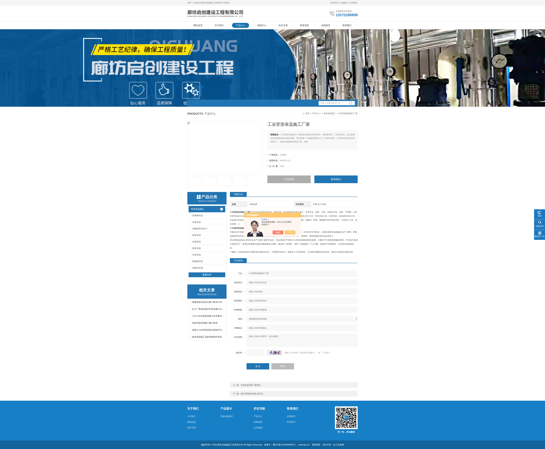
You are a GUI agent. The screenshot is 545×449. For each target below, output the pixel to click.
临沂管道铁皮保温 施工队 (252, 393)
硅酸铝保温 (197, 268)
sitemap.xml (304, 444)
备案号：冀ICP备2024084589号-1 (280, 444)
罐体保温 (196, 248)
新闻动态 (191, 422)
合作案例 (258, 427)
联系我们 (354, 3)
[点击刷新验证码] (274, 352)
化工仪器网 (338, 444)
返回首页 (334, 3)
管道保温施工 (330, 113)
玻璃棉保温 (197, 215)
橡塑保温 (196, 235)
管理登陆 (316, 444)
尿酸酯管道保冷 (199, 228)
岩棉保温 (196, 241)
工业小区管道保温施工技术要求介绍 (208, 316)
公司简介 (191, 416)
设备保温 (196, 222)
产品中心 (240, 25)
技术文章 (283, 25)
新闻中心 (261, 25)
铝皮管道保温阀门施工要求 (205, 323)
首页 (307, 113)
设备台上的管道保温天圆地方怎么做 (208, 330)
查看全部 (206, 275)
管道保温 (196, 254)
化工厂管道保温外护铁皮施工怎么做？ (208, 309)
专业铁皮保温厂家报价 (251, 385)
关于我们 (219, 25)
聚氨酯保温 (197, 261)
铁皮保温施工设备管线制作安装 (207, 337)
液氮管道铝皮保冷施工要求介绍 (207, 302)
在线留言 (344, 3)
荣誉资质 (304, 25)
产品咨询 (289, 179)
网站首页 (198, 25)
